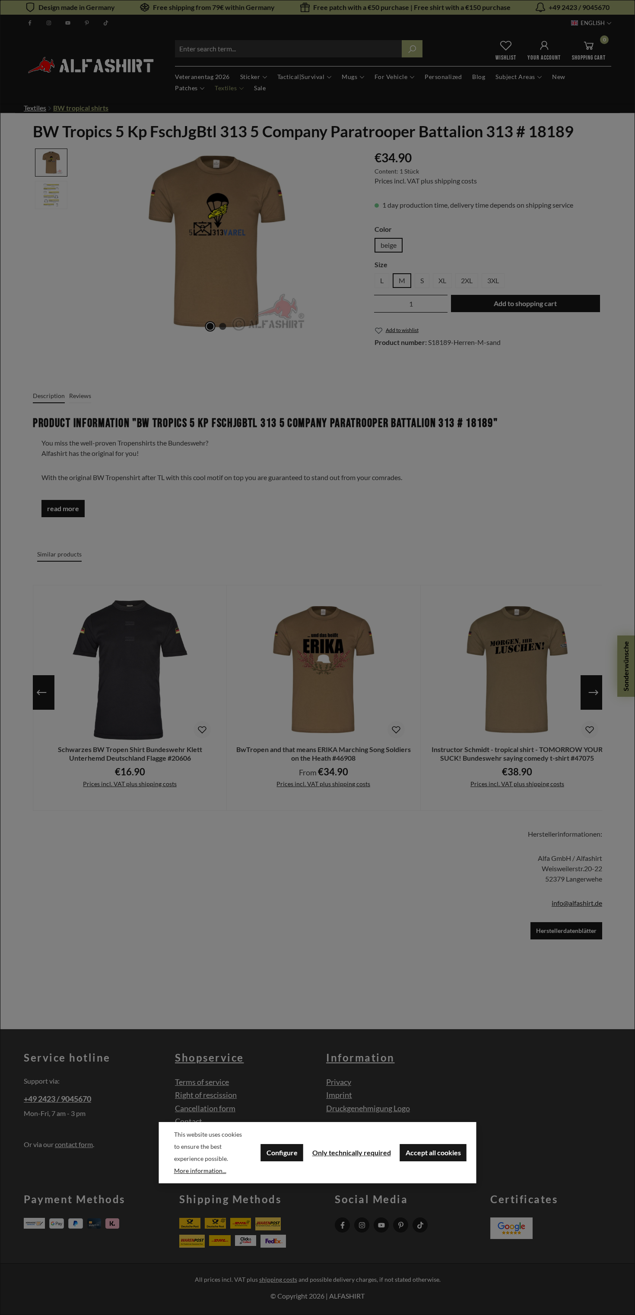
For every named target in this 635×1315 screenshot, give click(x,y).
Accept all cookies (433, 1152)
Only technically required (351, 1152)
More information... (200, 1170)
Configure (282, 1152)
